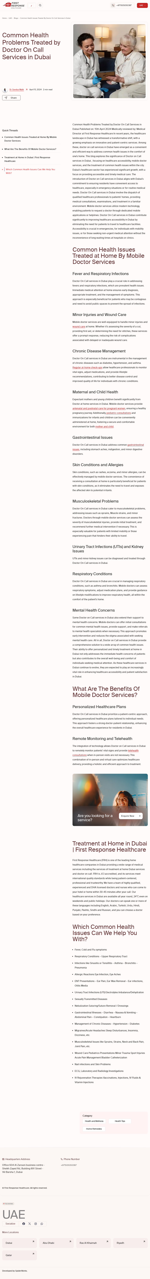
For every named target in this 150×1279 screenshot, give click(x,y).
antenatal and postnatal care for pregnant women (99, 408)
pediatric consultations (118, 413)
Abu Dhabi (48, 1243)
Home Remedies (94, 1129)
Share (14, 97)
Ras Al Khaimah (88, 1243)
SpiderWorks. (21, 1271)
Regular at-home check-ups (87, 367)
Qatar (9, 1255)
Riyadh (120, 1243)
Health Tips (120, 1121)
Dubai (9, 1243)
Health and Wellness (94, 1121)
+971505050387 (124, 5)
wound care (79, 326)
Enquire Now (127, 816)
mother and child (104, 426)
